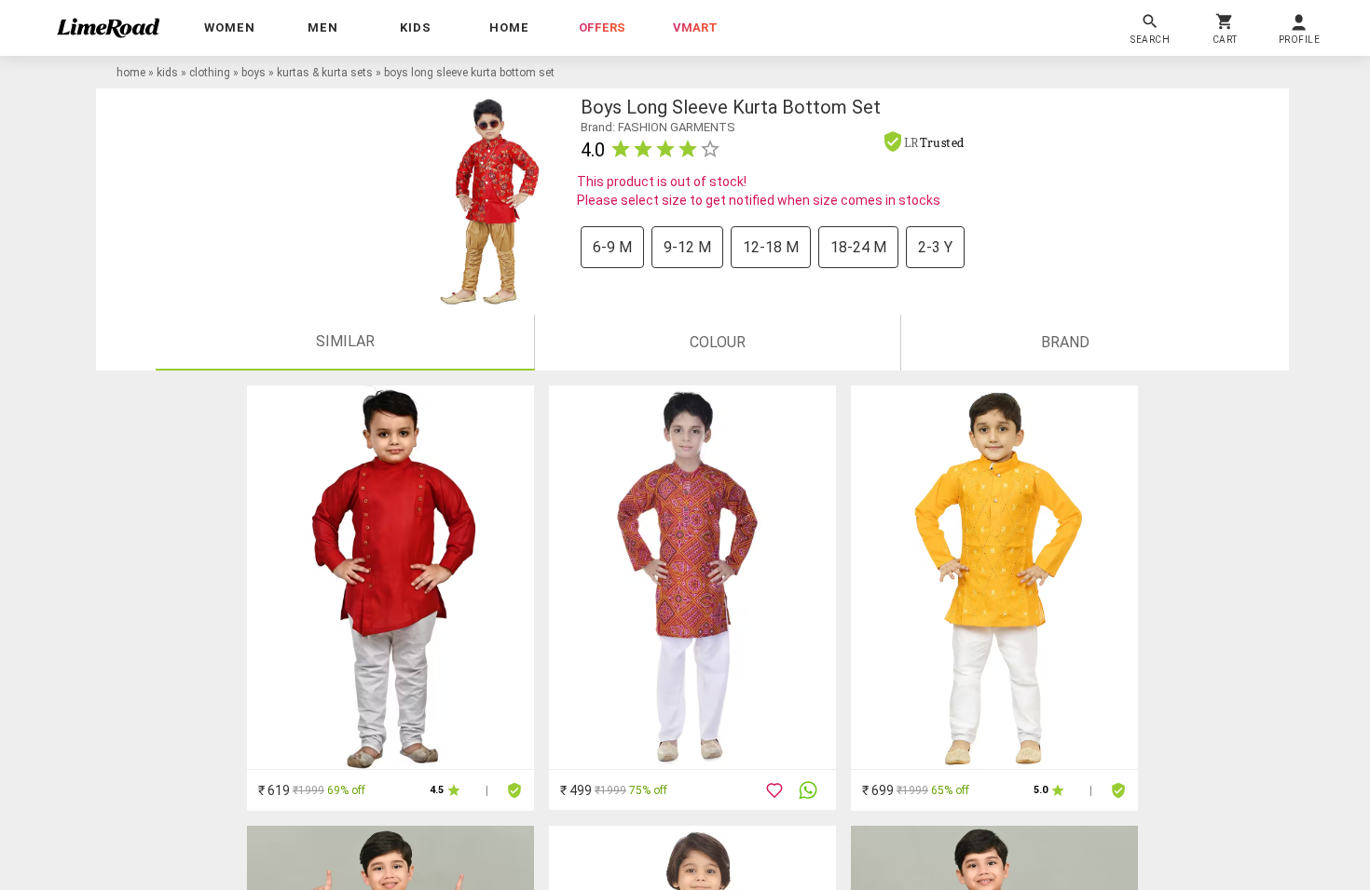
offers (602, 27)
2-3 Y (935, 247)
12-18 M (771, 247)
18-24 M (858, 247)
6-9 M (612, 247)
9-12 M (687, 247)
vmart (695, 27)
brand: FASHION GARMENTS (658, 127)
